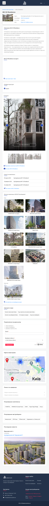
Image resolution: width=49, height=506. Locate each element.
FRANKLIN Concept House (17, 406)
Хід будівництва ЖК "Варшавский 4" (13, 435)
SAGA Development (25, 18)
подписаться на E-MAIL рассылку (33, 493)
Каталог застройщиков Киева (11, 314)
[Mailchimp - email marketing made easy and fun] (38, 344)
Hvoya (41, 406)
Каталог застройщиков (30, 483)
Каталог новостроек (29, 480)
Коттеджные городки (23, 314)
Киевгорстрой (8, 419)
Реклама (39, 480)
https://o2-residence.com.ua (27, 22)
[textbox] (24, 392)
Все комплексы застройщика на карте (13, 302)
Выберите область (10, 338)
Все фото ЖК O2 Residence (12, 168)
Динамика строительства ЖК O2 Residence (15, 165)
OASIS (26, 406)
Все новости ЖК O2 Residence (12, 188)
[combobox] (24, 392)
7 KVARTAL (7, 406)
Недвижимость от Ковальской (33, 419)
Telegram (35, 496)
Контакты (39, 483)
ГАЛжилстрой (22, 419)
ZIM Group (15, 419)
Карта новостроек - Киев (10, 78)
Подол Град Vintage (33, 406)
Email (7, 331)
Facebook (30, 496)
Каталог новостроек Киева (10, 312)
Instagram (39, 496)
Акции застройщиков (34, 314)
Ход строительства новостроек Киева (26, 312)
